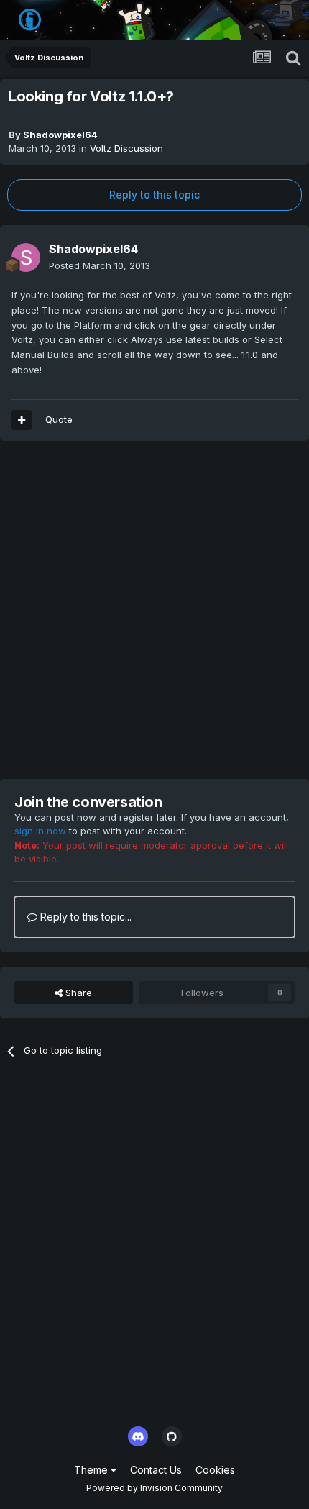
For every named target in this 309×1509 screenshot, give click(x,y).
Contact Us (156, 1470)
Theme (92, 1470)
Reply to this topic (154, 194)
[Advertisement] (154, 610)
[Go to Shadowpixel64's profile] (25, 257)
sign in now (40, 830)
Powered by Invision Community (154, 1487)
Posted (99, 265)
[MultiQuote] (21, 420)
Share (77, 992)
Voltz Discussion (126, 148)
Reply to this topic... (84, 917)
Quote (59, 419)
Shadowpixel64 (60, 134)
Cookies (215, 1470)
